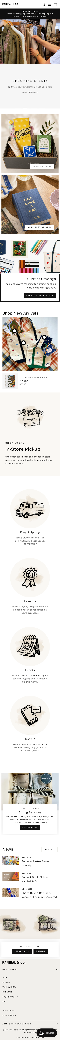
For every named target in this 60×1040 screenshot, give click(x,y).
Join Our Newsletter (16, 1024)
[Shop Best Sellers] (30, 204)
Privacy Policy (9, 1015)
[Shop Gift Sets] (30, 143)
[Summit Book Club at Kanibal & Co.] (10, 876)
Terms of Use (8, 1010)
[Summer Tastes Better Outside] (10, 860)
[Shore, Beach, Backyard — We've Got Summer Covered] (10, 892)
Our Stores (10, 970)
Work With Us (9, 987)
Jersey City (22, 951)
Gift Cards (7, 992)
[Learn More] (30, 804)
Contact (6, 982)
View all (49, 849)
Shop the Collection (39, 295)
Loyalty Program (10, 996)
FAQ (4, 1001)
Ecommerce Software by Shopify (30, 1037)
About (5, 977)
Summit (40, 951)
